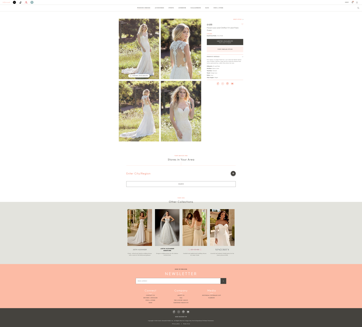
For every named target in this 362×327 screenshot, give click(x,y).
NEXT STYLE (237, 19)
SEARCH (181, 184)
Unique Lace (214, 73)
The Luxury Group (181, 300)
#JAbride (211, 297)
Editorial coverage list (211, 295)
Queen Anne (215, 68)
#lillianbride (196, 7)
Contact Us (150, 295)
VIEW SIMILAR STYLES (225, 49)
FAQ (181, 297)
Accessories (159, 7)
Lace (212, 75)
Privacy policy (176, 323)
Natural (215, 70)
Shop (347, 2)
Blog (207, 7)
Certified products (181, 302)
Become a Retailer (150, 297)
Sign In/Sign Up (181, 316)
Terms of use (186, 323)
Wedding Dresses (143, 7)
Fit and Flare (216, 66)
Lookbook (182, 7)
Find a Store (218, 7)
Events (171, 7)
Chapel (216, 77)
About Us (181, 295)
